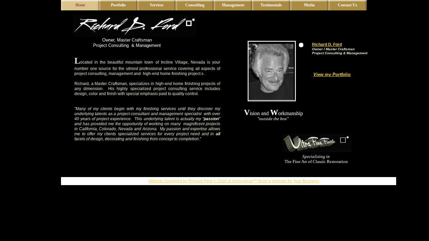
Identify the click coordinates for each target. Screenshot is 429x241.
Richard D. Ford (327, 44)
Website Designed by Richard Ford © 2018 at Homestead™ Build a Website (217, 181)
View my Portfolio (332, 74)
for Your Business (303, 181)
